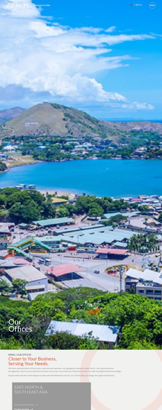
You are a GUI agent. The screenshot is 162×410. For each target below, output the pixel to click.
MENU (152, 5)
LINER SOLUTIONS (42, 5)
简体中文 (138, 5)
